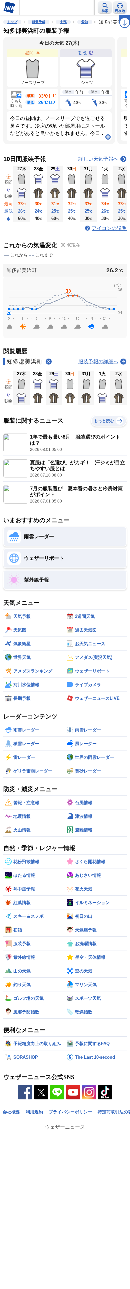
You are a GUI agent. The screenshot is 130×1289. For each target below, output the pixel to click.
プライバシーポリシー (70, 1111)
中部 (63, 22)
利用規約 (34, 1111)
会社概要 (11, 1111)
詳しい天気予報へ (98, 159)
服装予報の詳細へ (98, 361)
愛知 (84, 22)
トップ (12, 22)
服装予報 (38, 22)
